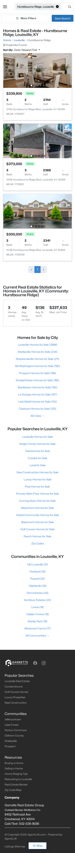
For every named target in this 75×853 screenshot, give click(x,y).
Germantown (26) (37, 592)
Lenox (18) (37, 607)
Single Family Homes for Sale (37, 443)
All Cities (36, 415)
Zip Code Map (13, 789)
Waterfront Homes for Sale (37, 507)
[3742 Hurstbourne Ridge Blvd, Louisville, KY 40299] (37, 70)
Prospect (10, 746)
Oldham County (14, 735)
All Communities (36, 635)
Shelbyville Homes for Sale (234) (38, 351)
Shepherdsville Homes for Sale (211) (37, 358)
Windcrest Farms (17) (37, 628)
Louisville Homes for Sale (37, 436)
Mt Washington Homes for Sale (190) (37, 366)
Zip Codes (37, 543)
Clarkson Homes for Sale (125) (37, 408)
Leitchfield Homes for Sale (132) (37, 401)
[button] (5, 6)
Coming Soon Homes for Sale (37, 500)
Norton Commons (16, 730)
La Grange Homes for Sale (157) (37, 394)
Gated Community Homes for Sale (37, 515)
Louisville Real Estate (17, 681)
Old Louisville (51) (37, 564)
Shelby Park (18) (37, 621)
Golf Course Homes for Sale (37, 529)
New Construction (16, 702)
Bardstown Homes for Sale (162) (37, 387)
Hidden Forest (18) (37, 614)
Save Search (62, 18)
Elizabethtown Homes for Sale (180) (37, 380)
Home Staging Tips (16, 773)
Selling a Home (14, 768)
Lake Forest (11, 724)
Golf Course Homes (16, 691)
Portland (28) (38, 571)
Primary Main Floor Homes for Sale (37, 493)
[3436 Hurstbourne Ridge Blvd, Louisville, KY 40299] (37, 140)
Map (39, 845)
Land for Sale (38, 465)
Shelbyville (11, 740)
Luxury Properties (15, 697)
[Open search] (67, 7)
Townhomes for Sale (37, 451)
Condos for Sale (37, 458)
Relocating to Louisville (18, 779)
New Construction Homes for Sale (37, 472)
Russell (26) (37, 578)
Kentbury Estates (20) (37, 600)
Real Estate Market (16, 784)
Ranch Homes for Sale (37, 536)
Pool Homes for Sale (37, 486)
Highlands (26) (38, 585)
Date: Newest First (26, 50)
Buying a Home (14, 763)
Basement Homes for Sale (37, 522)
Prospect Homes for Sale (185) (37, 373)
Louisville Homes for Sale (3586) (37, 344)
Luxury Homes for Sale (38, 479)
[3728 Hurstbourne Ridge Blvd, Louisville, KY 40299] (37, 211)
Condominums (14, 686)
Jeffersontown (13, 719)
